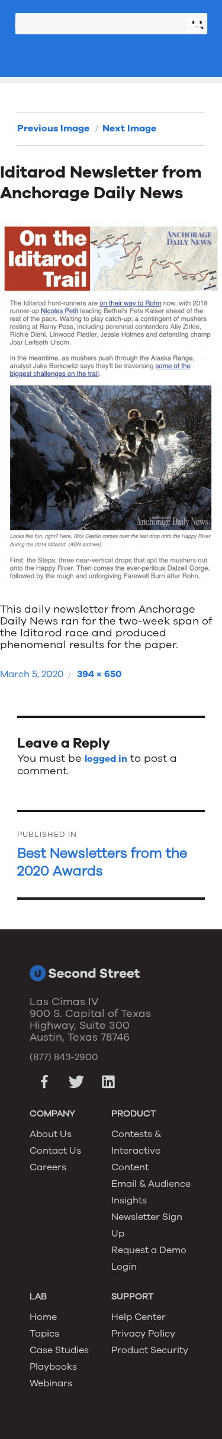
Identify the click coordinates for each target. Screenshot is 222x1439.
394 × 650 (99, 674)
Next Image (129, 128)
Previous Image (53, 128)
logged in (106, 758)
